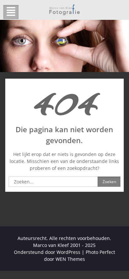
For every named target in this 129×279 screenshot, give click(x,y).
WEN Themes (70, 259)
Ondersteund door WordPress (47, 252)
